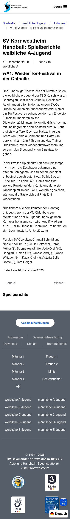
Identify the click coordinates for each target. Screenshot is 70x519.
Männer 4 (18, 379)
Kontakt (32, 343)
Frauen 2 (52, 364)
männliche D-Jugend (52, 422)
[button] (60, 6)
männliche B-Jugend (52, 407)
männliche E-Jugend (52, 429)
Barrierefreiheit (57, 343)
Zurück (11, 283)
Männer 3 (18, 371)
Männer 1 (18, 356)
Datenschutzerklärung (47, 337)
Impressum (15, 337)
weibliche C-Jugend (18, 414)
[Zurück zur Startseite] (16, 6)
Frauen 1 (52, 356)
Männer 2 (18, 364)
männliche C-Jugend (52, 414)
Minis (51, 371)
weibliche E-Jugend (18, 429)
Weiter (58, 283)
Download (10, 343)
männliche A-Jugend (52, 399)
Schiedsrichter (51, 379)
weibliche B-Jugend (18, 407)
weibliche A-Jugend (18, 399)
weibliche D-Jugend (18, 422)
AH (18, 386)
